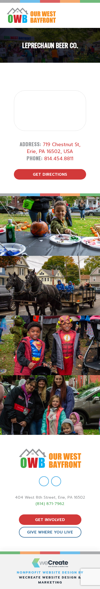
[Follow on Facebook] (44, 481)
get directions (50, 174)
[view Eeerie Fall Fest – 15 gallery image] (50, 405)
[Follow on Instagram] (56, 481)
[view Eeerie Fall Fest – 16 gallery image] (50, 345)
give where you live (50, 532)
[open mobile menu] (90, 15)
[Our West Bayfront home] (37, 15)
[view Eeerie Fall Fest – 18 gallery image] (50, 226)
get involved (50, 520)
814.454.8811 (58, 158)
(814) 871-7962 (50, 504)
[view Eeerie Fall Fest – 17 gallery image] (50, 285)
